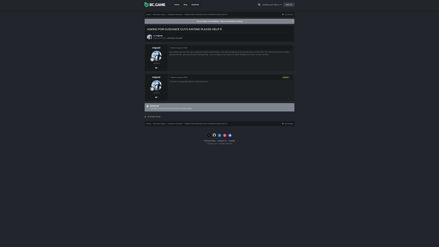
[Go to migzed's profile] (149, 37)
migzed (159, 36)
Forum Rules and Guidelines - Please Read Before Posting (219, 21)
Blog (185, 4)
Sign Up (289, 4)
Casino (176, 4)
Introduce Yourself (175, 38)
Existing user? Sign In (271, 5)
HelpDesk (195, 4)
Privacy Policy (209, 141)
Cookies (232, 141)
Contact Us (222, 141)
